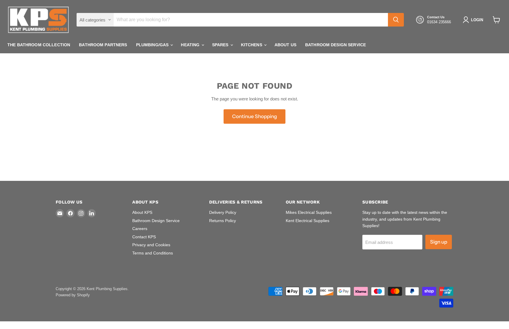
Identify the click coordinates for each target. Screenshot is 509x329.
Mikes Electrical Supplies (309, 212)
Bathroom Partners (103, 44)
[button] (474, 19)
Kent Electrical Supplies (307, 220)
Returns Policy (222, 220)
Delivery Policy (222, 212)
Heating (191, 44)
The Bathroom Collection (38, 44)
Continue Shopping (254, 116)
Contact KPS (144, 236)
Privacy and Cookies (151, 244)
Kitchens (252, 44)
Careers (139, 228)
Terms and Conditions (152, 253)
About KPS (142, 212)
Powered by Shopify (73, 295)
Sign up (438, 242)
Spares (221, 44)
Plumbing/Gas (153, 44)
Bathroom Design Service (335, 44)
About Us (285, 44)
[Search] (396, 20)
